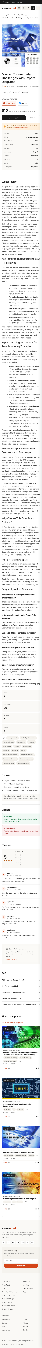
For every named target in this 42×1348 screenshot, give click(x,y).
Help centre (6, 1319)
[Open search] (24, 8)
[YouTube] (27, 1242)
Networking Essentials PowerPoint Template (19, 1199)
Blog (24, 1292)
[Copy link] (9, 92)
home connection (21, 1155)
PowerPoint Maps (8, 1299)
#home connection (23, 763)
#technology (7, 746)
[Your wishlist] (28, 8)
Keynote (23, 103)
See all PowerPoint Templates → (13, 1022)
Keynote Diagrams (8, 1295)
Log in (8, 959)
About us (26, 1285)
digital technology (25, 1058)
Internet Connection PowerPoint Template (18, 1152)
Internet (19, 1202)
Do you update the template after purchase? (19, 1005)
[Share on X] (14, 92)
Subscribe (21, 1266)
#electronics (27, 746)
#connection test (8, 763)
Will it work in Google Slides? (13, 980)
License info (6, 1330)
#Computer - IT (12, 738)
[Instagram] (23, 1242)
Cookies (25, 1330)
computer (7, 1109)
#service (6, 750)
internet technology (10, 1061)
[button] (21, 46)
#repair (17, 746)
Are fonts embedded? (10, 986)
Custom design (28, 1288)
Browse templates (21, 127)
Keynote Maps (7, 1302)
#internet (31, 742)
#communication (8, 742)
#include (15, 750)
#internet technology (9, 759)
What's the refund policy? (12, 998)
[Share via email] (27, 92)
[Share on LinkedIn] (18, 92)
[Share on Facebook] (23, 92)
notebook (20, 1109)
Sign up (14, 959)
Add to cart (13, 118)
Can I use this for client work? (13, 992)
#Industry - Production (28, 738)
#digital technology (27, 754)
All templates (6, 15)
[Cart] (33, 8)
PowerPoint (6, 1285)
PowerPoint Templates (21, 15)
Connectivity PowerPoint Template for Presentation (17, 1105)
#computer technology (10, 754)
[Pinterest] (18, 1242)
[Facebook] (8, 1242)
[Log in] (38, 8)
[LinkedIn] (13, 1242)
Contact (19, 2)
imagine (9, 8)
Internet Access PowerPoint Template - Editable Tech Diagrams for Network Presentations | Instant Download (20, 1054)
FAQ (3, 1326)
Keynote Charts (7, 1309)
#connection (21, 742)
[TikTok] (32, 1242)
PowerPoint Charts (8, 1306)
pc (14, 1109)
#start (23, 750)
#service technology (26, 759)
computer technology (10, 1058)
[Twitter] (4, 1242)
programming (8, 1155)
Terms (25, 1319)
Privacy (25, 1323)
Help (13, 2)
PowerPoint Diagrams (9, 1292)
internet (31, 1155)
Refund (25, 1326)
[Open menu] (19, 8)
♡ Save (33, 118)
